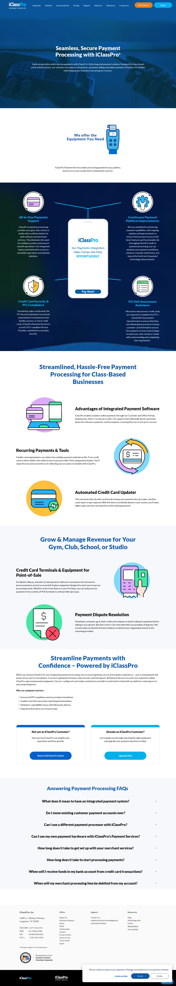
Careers (62, 932)
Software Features (66, 920)
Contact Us (124, 5)
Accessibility (133, 929)
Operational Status (98, 923)
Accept (140, 976)
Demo (61, 923)
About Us (98, 5)
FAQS (61, 926)
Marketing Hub (134, 920)
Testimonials (64, 929)
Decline (159, 976)
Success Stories (62, 5)
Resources (111, 5)
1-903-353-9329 (36, 937)
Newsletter (133, 926)
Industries (37, 5)
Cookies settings (121, 976)
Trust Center (64, 940)
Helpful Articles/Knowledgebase (104, 920)
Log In (61, 943)
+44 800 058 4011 (35, 934)
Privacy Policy (65, 935)
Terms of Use (64, 937)
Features (48, 5)
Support (86, 5)
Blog (130, 917)
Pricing (76, 5)
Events (130, 923)
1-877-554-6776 (36, 928)
